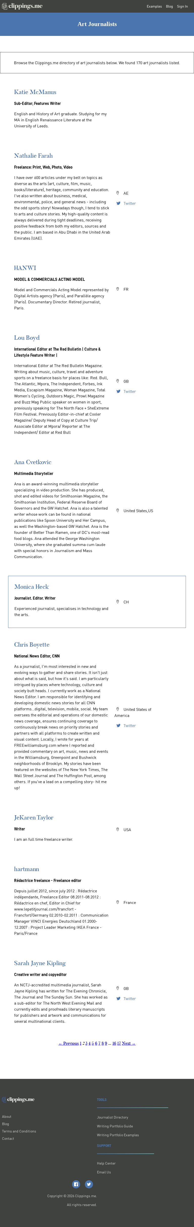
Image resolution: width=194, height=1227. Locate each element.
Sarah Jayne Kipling (40, 963)
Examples (154, 6)
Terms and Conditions (19, 1131)
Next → (129, 1043)
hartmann (26, 869)
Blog (169, 6)
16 (114, 1043)
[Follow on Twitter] (89, 1184)
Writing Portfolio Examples (118, 1135)
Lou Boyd (27, 338)
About (6, 1116)
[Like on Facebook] (76, 1184)
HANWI (25, 268)
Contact (8, 1138)
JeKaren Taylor (34, 817)
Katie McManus (35, 92)
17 (119, 1043)
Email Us (104, 1172)
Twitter (129, 203)
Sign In (182, 6)
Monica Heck (31, 586)
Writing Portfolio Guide (115, 1126)
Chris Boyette (32, 644)
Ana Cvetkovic (33, 462)
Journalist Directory (112, 1117)
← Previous (68, 1043)
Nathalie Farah (33, 156)
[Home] (22, 6)
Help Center (106, 1163)
